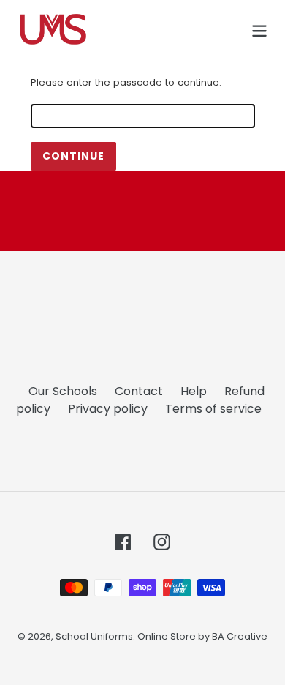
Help (193, 391)
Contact (139, 391)
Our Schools (62, 391)
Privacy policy (108, 408)
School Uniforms (94, 636)
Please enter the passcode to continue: (126, 82)
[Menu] (259, 29)
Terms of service (213, 408)
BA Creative (239, 636)
